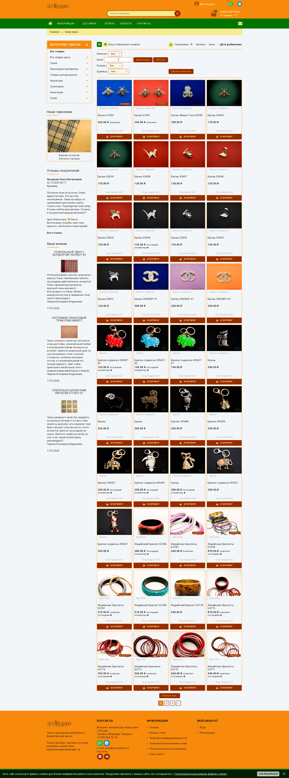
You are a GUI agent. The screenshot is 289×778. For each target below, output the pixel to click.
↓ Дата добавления (230, 44)
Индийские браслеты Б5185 (184, 546)
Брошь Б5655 (106, 237)
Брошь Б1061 (142, 115)
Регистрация (207, 732)
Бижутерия (56, 92)
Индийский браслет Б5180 (150, 605)
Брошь (212, 360)
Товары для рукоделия (63, 74)
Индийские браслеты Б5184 (221, 546)
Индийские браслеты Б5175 (221, 607)
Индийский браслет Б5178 (187, 605)
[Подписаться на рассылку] (240, 24)
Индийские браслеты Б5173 (147, 668)
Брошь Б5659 (106, 176)
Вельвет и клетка (69, 155)
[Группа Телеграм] (100, 757)
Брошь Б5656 (216, 176)
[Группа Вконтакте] (107, 757)
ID (191, 44)
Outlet (53, 98)
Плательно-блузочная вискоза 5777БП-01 (69, 392)
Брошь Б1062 (106, 115)
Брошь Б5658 (142, 176)
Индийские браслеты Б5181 (111, 607)
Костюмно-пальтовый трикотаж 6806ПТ (69, 319)
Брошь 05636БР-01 (182, 298)
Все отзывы (54, 232)
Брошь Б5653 (179, 237)
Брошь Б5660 (216, 115)
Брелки (103, 353)
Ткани (53, 63)
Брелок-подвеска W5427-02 (150, 362)
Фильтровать (143, 59)
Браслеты (141, 537)
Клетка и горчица (69, 158)
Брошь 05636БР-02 (219, 298)
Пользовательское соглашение (168, 748)
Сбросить (161, 59)
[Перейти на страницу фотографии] (69, 136)
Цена (212, 44)
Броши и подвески (109, 108)
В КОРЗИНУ (116, 136)
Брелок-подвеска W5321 (113, 544)
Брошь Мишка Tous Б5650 (186, 115)
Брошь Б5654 (142, 237)
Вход (203, 727)
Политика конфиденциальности (168, 738)
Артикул (201, 44)
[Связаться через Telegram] (239, 3)
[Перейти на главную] (58, 6)
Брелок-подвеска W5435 (149, 482)
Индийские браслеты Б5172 (184, 668)
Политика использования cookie (168, 743)
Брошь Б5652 (216, 237)
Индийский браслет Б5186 (150, 544)
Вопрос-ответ (158, 732)
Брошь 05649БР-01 (145, 298)
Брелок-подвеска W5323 (223, 482)
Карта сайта (157, 754)
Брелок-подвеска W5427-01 (186, 362)
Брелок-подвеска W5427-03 (113, 362)
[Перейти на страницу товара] (151, 526)
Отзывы (154, 727)
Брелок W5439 (216, 421)
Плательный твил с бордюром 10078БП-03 (69, 253)
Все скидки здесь (60, 57)
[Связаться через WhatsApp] (231, 3)
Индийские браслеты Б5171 (221, 668)
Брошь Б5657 (179, 176)
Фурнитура (56, 80)
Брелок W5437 (106, 482)
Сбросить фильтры (181, 71)
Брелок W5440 (179, 421)
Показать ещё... (170, 695)
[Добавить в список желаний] (115, 92)
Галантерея (57, 86)
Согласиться (268, 773)
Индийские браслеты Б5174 (111, 668)
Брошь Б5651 (106, 298)
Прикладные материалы (64, 69)
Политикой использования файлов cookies (201, 773)
